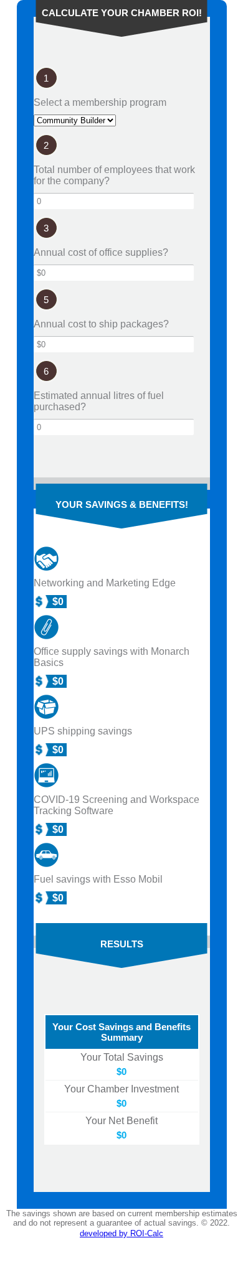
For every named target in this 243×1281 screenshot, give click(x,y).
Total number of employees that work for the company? (114, 175)
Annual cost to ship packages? (101, 324)
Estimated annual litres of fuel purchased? (99, 401)
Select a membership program (100, 102)
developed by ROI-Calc (121, 1233)
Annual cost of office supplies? (101, 252)
